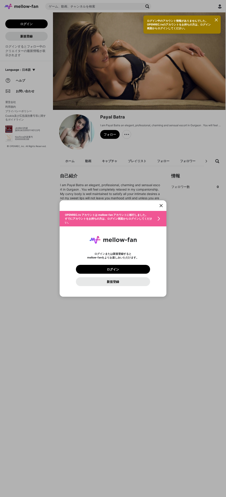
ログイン (113, 269)
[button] (113, 218)
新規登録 (113, 281)
